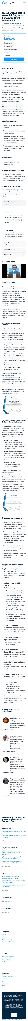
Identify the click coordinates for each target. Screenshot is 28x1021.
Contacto (4, 938)
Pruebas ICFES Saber (7, 959)
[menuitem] (3, 1018)
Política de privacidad (6, 939)
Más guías (5, 890)
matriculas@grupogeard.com (10, 377)
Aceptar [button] (14, 1015)
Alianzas (4, 936)
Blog (3, 981)
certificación (17, 105)
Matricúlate (14, 59)
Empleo (4, 985)
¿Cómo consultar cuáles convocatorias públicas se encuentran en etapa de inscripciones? (12, 852)
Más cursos (5, 841)
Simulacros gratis (6, 961)
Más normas (5, 912)
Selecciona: (7, 52)
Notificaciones (5, 978)
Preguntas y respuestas (7, 976)
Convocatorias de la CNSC (8, 956)
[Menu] (24, 3)
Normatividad (5, 983)
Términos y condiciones (7, 941)
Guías (3, 980)
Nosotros (4, 934)
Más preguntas (6, 866)
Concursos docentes (6, 958)
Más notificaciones (7, 901)
